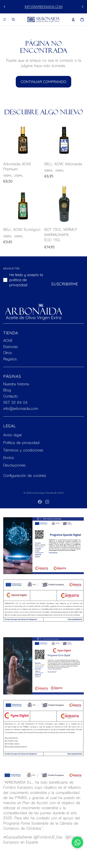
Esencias (10, 347)
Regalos (10, 359)
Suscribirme (64, 283)
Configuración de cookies (24, 475)
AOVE (8, 340)
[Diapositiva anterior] (4, 6)
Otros (7, 353)
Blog (7, 390)
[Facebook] (39, 501)
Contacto (10, 396)
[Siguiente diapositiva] (82, 6)
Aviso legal (12, 435)
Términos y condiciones (23, 450)
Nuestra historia (16, 384)
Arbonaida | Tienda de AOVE (48, 492)
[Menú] (4, 19)
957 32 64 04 (15, 402)
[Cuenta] (73, 19)
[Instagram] (47, 501)
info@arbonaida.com (44, 7)
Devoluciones (14, 465)
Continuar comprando (43, 81)
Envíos (8, 458)
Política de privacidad (21, 443)
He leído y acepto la (26, 279)
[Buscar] (13, 19)
